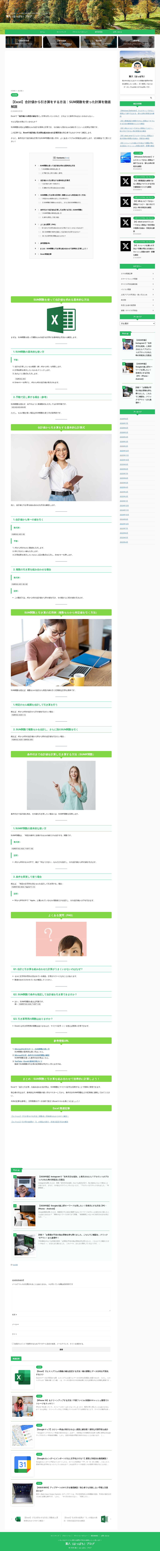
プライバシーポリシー (80, 32)
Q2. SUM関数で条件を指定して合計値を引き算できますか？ (59, 232)
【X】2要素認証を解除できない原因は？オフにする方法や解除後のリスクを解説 (137, 122)
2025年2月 (124, 496)
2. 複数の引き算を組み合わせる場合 (51, 188)
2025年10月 (124, 460)
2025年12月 (124, 451)
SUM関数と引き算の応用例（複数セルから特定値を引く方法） (62, 195)
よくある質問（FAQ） (47, 224)
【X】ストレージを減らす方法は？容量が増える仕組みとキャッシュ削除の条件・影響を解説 (137, 144)
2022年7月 (124, 528)
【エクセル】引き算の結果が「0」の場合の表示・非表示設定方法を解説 (39, 1122)
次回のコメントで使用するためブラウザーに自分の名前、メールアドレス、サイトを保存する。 (49, 1344)
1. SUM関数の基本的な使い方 (49, 169)
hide (67, 158)
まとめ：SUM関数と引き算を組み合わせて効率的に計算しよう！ (63, 249)
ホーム (42, 32)
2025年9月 (124, 464)
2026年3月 (124, 442)
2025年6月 (124, 478)
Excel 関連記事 (45, 254)
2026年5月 (124, 432)
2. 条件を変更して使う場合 (48, 217)
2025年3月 (124, 492)
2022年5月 (124, 538)
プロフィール (66, 1536)
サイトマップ (61, 32)
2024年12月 (124, 506)
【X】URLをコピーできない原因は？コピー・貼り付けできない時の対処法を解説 (137, 129)
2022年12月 (124, 524)
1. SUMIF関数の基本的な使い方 (50, 213)
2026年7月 (124, 423)
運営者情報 (98, 32)
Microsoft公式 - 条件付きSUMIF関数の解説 (32, 1055)
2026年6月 (124, 428)
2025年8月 (124, 469)
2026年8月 (124, 419)
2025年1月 (124, 501)
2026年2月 (124, 446)
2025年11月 (124, 455)
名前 (14, 1315)
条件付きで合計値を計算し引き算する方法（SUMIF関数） (60, 210)
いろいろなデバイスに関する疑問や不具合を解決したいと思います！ (80, 1540)
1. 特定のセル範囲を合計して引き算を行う (53, 198)
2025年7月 (124, 474)
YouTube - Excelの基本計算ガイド (28, 1061)
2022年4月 (124, 542)
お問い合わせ (117, 32)
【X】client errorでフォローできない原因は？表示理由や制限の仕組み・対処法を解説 (137, 137)
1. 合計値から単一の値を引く (49, 184)
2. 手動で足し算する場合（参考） (50, 173)
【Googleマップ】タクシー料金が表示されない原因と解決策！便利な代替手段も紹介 (72, 1429)
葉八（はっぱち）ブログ (19, 16)
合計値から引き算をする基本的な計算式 (54, 180)
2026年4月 (124, 437)
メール (15, 1324)
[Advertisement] (61, 70)
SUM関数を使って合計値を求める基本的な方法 (56, 166)
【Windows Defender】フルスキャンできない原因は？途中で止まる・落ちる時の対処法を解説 (137, 113)
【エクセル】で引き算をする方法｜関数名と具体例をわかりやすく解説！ (40, 1116)
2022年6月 (124, 533)
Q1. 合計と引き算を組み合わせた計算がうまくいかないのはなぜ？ (61, 228)
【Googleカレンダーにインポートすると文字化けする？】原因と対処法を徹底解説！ (72, 1458)
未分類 (15, 1265)
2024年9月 (124, 519)
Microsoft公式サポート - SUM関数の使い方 (32, 1049)
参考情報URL (44, 243)
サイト (14, 1334)
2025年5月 (124, 483)
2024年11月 (124, 510)
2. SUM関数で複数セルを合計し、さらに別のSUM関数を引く (59, 202)
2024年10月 (124, 515)
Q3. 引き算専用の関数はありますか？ (52, 236)
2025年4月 (124, 487)
